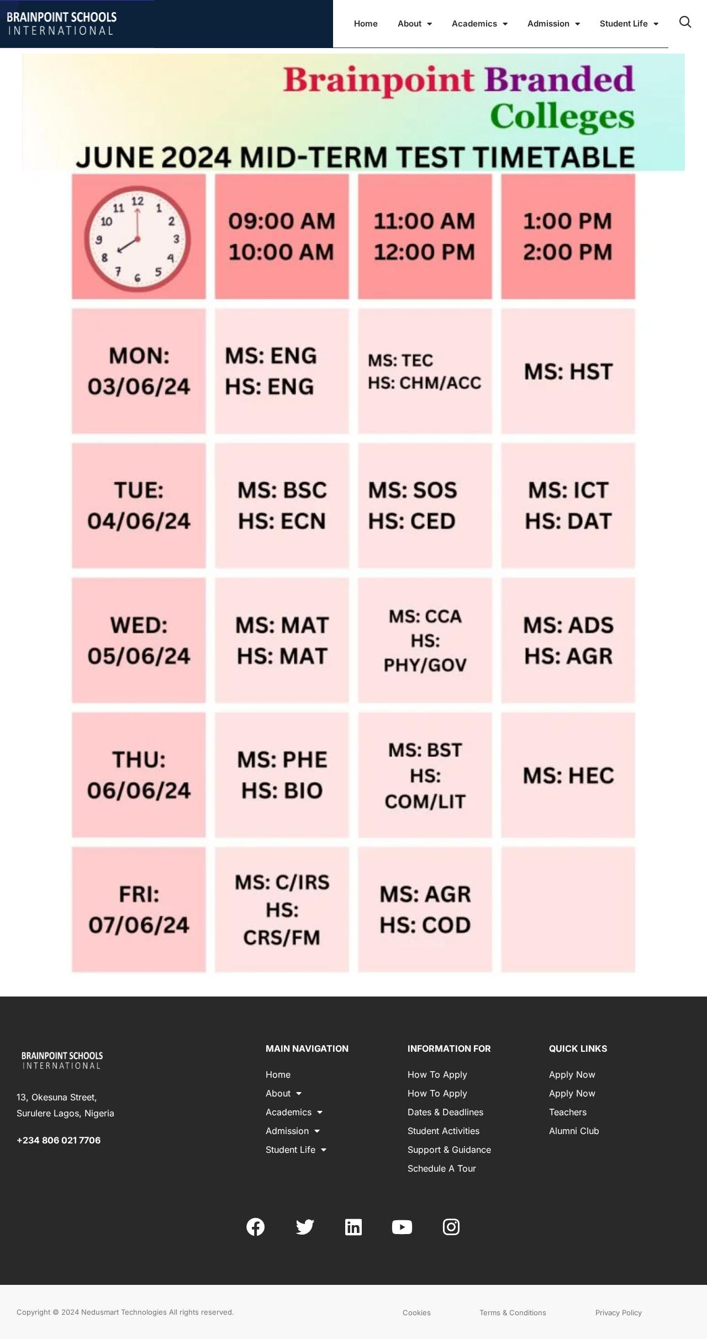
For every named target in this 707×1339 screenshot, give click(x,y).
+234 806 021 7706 (59, 1140)
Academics (474, 23)
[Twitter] (304, 1227)
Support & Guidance (449, 1149)
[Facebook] (255, 1227)
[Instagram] (451, 1227)
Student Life (624, 23)
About (409, 23)
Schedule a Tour (442, 1168)
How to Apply (437, 1074)
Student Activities (443, 1130)
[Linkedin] (353, 1227)
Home (366, 23)
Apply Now (572, 1074)
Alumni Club (574, 1130)
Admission (548, 23)
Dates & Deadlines (445, 1111)
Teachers (568, 1111)
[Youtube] (402, 1227)
